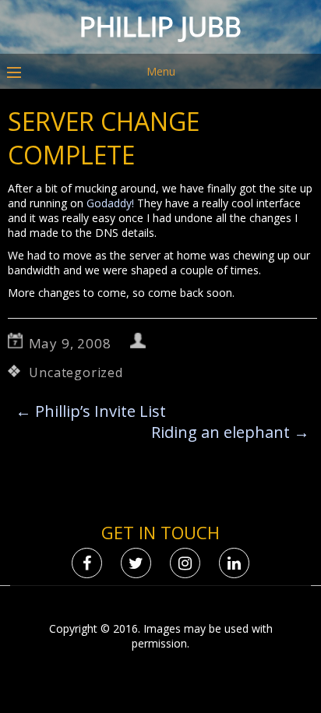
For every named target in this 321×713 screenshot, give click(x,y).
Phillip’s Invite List (91, 411)
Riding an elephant (230, 432)
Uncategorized (75, 372)
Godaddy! (110, 203)
